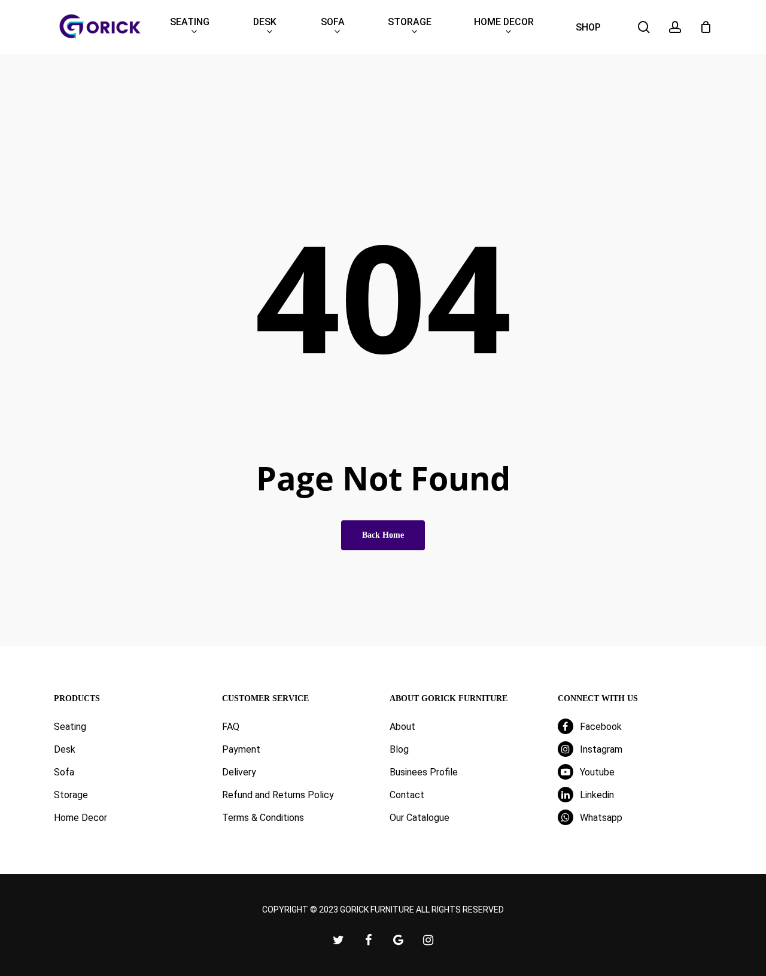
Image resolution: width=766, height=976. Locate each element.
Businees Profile (424, 772)
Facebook (599, 726)
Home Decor (80, 817)
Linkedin (595, 795)
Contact (407, 795)
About (402, 726)
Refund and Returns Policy (278, 795)
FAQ (230, 726)
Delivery (239, 772)
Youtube (596, 772)
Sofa (64, 772)
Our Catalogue (419, 817)
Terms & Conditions (263, 817)
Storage (71, 795)
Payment (241, 749)
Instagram (599, 749)
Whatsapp (599, 817)
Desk (64, 749)
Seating (70, 726)
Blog (399, 749)
